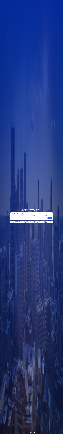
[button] (58, 1)
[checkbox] (22, 213)
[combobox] (14, 215)
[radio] (12, 213)
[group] (16, 215)
